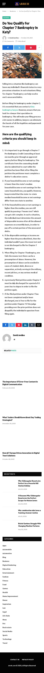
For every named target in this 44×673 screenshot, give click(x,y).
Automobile (7, 549)
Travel (5, 643)
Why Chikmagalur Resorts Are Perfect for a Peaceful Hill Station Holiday (29, 483)
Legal (5, 612)
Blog (4, 557)
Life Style (6, 616)
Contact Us (15, 659)
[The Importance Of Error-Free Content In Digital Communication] (22, 367)
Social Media (7, 631)
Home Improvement (10, 596)
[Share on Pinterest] (30, 47)
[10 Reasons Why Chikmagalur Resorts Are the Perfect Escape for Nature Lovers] (9, 498)
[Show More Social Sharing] (39, 47)
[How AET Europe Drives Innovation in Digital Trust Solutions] (22, 439)
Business (6, 18)
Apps (4, 545)
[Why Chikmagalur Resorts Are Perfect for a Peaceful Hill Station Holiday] (9, 484)
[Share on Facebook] (7, 47)
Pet (4, 623)
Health (5, 592)
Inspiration (7, 604)
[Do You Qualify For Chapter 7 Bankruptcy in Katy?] (22, 65)
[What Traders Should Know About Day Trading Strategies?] (22, 403)
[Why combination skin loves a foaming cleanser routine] (9, 513)
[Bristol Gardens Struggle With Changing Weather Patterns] (9, 526)
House (5, 600)
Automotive (7, 553)
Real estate (7, 627)
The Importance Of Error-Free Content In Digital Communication (20, 383)
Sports (5, 635)
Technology (7, 639)
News (5, 620)
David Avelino (14, 38)
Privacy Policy (28, 659)
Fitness (5, 581)
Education (6, 569)
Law (4, 608)
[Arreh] (22, 4)
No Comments (9, 41)
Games (5, 588)
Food (4, 584)
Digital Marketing (9, 565)
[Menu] (4, 4)
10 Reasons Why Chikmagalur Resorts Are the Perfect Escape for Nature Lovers (29, 498)
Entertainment (8, 573)
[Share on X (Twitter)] (19, 47)
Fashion (5, 577)
